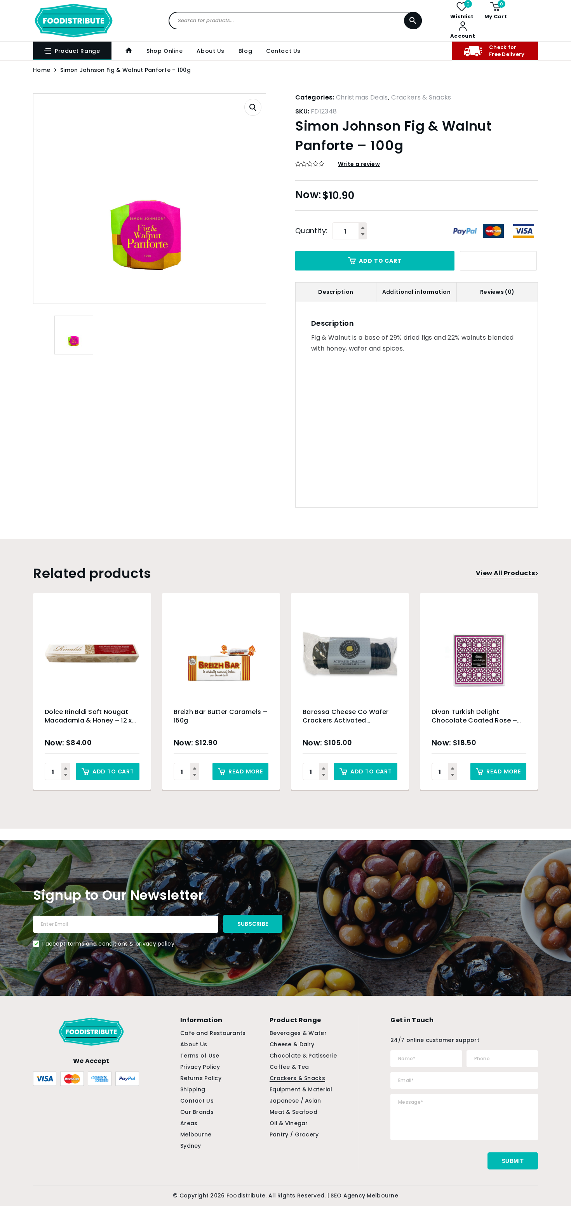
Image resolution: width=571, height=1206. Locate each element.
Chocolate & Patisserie (303, 1055)
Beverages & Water (298, 1033)
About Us (210, 51)
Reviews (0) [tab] (497, 292)
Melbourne (196, 1134)
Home (41, 70)
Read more (245, 771)
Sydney (190, 1146)
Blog (245, 51)
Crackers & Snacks (421, 97)
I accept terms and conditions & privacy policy (108, 944)
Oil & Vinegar (289, 1123)
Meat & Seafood (293, 1112)
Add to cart (380, 261)
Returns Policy (200, 1078)
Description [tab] (335, 292)
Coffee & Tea (289, 1067)
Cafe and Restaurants (213, 1033)
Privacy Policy (200, 1067)
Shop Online (164, 51)
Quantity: (311, 231)
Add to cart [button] (113, 771)
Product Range (77, 51)
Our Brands (197, 1112)
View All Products (505, 573)
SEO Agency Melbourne (364, 1195)
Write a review (359, 164)
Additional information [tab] (416, 292)
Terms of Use (199, 1055)
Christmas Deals (362, 97)
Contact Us (283, 51)
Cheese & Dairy (292, 1044)
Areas (188, 1123)
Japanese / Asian (295, 1101)
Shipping (192, 1089)
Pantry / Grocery (294, 1134)
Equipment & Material (301, 1089)
